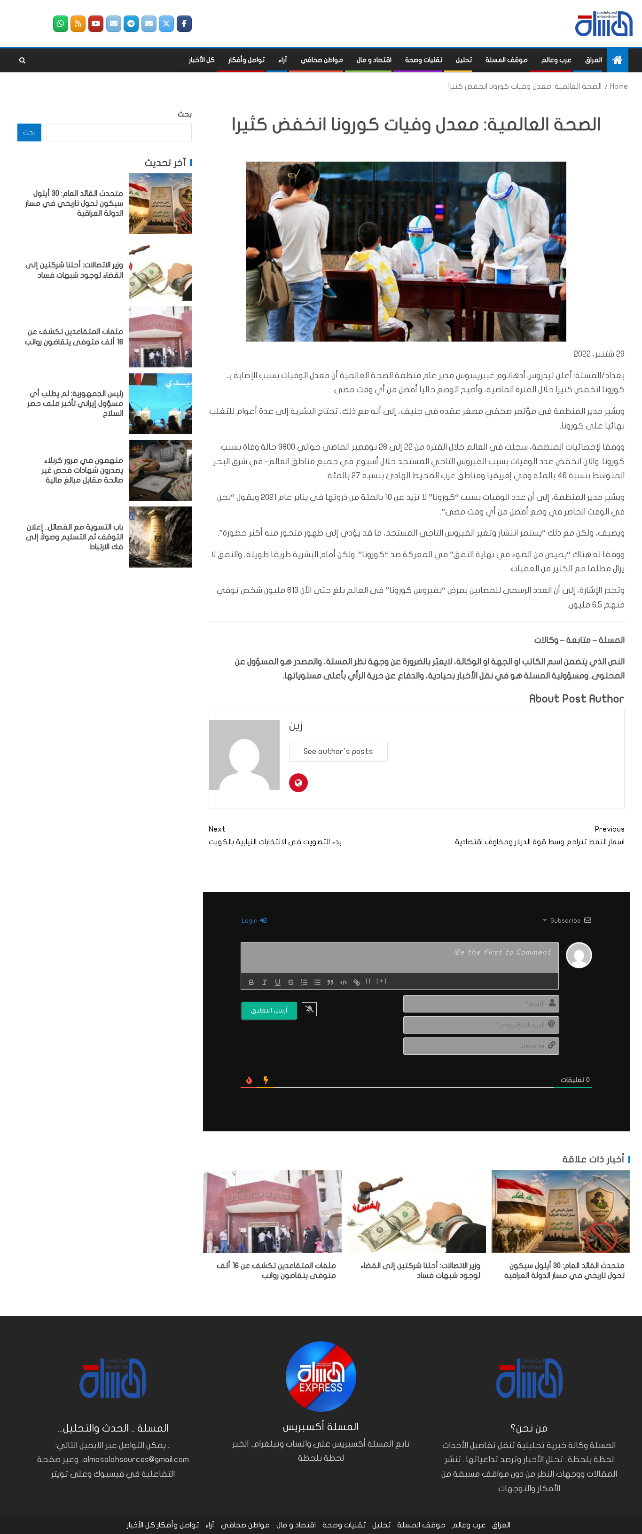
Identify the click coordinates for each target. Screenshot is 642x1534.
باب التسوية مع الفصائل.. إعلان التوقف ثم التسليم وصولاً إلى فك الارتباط (74, 537)
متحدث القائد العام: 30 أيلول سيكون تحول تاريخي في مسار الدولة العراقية (74, 203)
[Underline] (277, 982)
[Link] (356, 982)
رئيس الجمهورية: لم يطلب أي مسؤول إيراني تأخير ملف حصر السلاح (75, 403)
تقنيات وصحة (423, 59)
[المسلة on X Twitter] (166, 24)
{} (369, 981)
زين (296, 726)
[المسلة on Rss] (78, 24)
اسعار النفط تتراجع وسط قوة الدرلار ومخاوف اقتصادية (540, 835)
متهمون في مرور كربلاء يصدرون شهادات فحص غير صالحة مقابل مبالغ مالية (82, 470)
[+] (381, 981)
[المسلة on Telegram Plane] (131, 24)
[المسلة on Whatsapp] (60, 24)
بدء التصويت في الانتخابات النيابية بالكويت (275, 835)
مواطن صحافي (322, 59)
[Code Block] (343, 982)
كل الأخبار (202, 59)
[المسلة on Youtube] (95, 24)
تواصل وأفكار (246, 59)
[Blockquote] (330, 982)
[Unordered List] (317, 982)
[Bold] (251, 982)
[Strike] (291, 982)
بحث (185, 114)
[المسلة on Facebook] (184, 24)
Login (250, 920)
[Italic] (264, 982)
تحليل (464, 59)
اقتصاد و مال (374, 59)
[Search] (22, 61)
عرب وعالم (556, 59)
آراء (282, 59)
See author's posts (338, 751)
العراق (593, 59)
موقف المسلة (506, 59)
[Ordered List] (304, 982)
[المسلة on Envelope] (149, 24)
